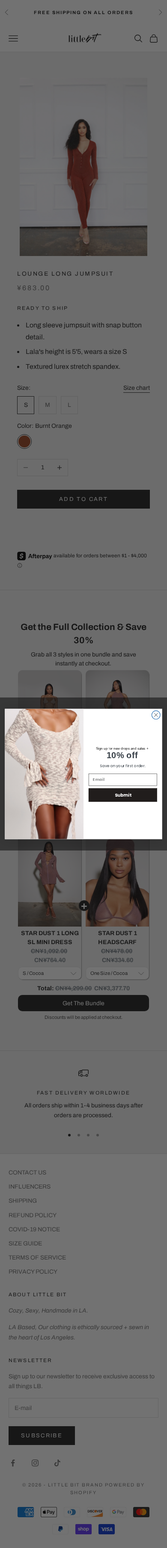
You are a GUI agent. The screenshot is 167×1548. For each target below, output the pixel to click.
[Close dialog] (156, 715)
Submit (123, 795)
